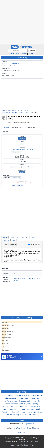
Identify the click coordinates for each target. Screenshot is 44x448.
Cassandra (36, 428)
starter (9, 415)
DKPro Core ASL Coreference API (23, 116)
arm (28, 395)
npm (19, 409)
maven (39, 406)
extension (6, 404)
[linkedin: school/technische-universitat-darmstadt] (3, 75)
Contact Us (19, 445)
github (22, 404)
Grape (33, 237)
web (29, 415)
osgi (24, 409)
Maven (5, 237)
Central (22, 172)
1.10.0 (10, 119)
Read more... (22, 432)
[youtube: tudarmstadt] (8, 75)
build (39, 395)
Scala (14, 428)
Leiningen (6, 240)
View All (30, 167)
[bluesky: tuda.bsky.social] (13, 75)
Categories (15, 54)
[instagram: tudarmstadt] (10, 75)
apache (17, 395)
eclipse (30, 401)
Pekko (28, 428)
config (6, 401)
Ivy (27, 237)
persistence (31, 409)
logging (33, 406)
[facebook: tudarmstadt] (6, 75)
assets (33, 395)
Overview (6, 127)
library (27, 406)
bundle (20, 398)
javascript (10, 406)
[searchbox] (18, 50)
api (22, 144)
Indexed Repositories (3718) (22, 318)
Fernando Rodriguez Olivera (30, 441)
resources (6, 412)
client (26, 398)
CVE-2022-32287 (17, 185)
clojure (32, 398)
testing (16, 415)
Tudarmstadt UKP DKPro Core (11, 64)
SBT (17, 237)
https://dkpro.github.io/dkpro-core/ (22, 149)
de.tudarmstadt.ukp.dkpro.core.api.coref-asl (17, 112)
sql (41, 412)
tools (22, 415)
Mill (23, 237)
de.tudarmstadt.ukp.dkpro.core (17, 110)
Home (3, 110)
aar (4, 395)
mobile (6, 409)
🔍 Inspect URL (16, 152)
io (40, 404)
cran (12, 401)
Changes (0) (31, 127)
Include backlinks (35, 244)
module (13, 409)
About (30, 54)
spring (36, 412)
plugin (38, 409)
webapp (35, 415)
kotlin (21, 406)
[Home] (22, 48)
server (23, 412)
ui (25, 415)
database (22, 401)
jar (22, 167)
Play (18, 428)
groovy (36, 404)
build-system (10, 398)
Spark (23, 428)
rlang (14, 412)
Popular (24, 54)
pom (14, 167)
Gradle (12, 237)
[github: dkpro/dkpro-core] (16, 157)
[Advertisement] (22, 22)
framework (15, 404)
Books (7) (6, 131)
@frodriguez (30, 424)
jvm (16, 406)
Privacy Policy (29, 445)
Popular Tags (22, 392)
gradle (29, 404)
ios (3, 406)
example (37, 401)
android (10, 395)
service (30, 412)
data (16, 401)
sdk (18, 412)
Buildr (13, 240)
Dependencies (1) (18, 127)
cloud (38, 398)
